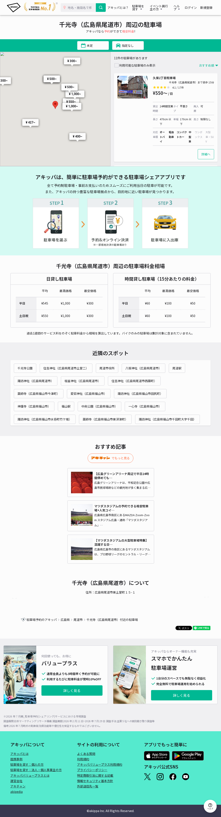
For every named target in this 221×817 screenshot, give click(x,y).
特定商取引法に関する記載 (95, 775)
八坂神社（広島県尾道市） (143, 368)
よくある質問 (86, 753)
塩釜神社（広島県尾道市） (83, 381)
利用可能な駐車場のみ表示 (137, 65)
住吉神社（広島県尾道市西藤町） (134, 381)
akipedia (16, 791)
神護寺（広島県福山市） (34, 406)
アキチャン (17, 786)
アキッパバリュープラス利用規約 (99, 764)
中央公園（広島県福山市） (99, 406)
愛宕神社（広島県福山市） (89, 393)
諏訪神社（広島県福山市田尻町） (140, 393)
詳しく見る (72, 690)
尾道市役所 (107, 368)
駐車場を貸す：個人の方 (27, 764)
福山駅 (66, 406)
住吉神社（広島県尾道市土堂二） (66, 368)
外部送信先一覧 (87, 786)
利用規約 (83, 759)
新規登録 (206, 7)
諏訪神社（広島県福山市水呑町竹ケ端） (44, 419)
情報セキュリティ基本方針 (95, 781)
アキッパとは (19, 753)
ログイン (191, 7)
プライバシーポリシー (92, 770)
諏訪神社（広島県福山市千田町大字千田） (167, 419)
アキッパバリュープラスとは (29, 775)
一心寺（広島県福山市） (145, 406)
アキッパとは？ (118, 7)
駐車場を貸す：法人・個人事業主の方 (36, 770)
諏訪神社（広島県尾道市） (35, 381)
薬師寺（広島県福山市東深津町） (105, 419)
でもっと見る (121, 458)
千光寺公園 (25, 368)
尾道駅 (177, 368)
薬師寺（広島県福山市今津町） (38, 393)
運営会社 (16, 781)
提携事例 (16, 759)
